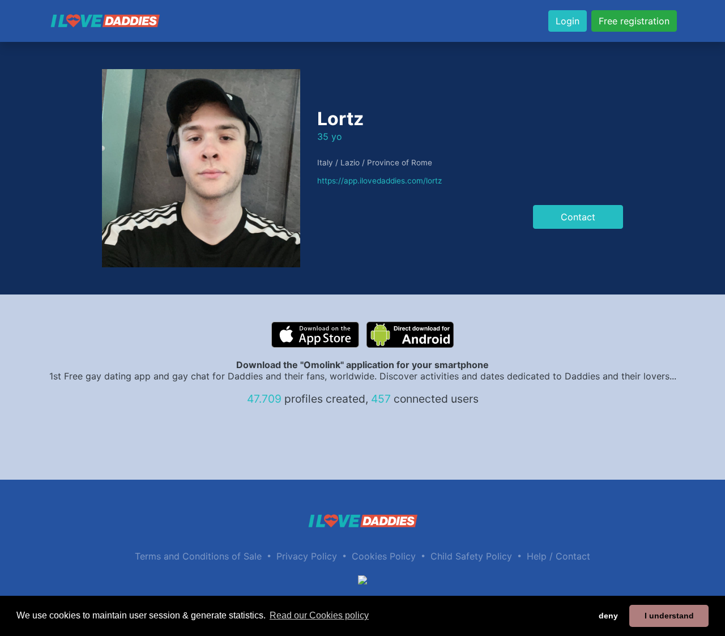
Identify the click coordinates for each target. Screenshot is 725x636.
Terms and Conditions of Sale (198, 556)
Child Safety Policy (471, 556)
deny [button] (608, 615)
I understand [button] (669, 615)
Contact (578, 217)
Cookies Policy (384, 556)
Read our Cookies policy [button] (319, 615)
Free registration (634, 21)
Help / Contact (558, 556)
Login (567, 21)
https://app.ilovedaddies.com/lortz (379, 180)
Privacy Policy (306, 556)
